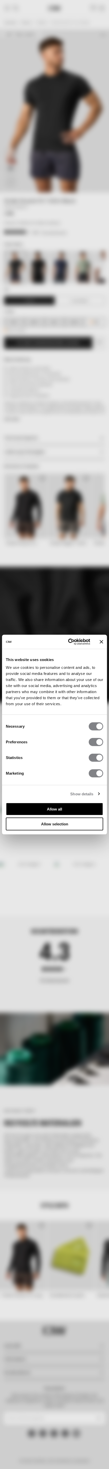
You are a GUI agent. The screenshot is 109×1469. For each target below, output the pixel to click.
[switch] (96, 742)
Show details (81, 794)
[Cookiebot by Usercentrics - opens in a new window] (68, 642)
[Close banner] (101, 642)
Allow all (54, 809)
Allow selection (54, 824)
